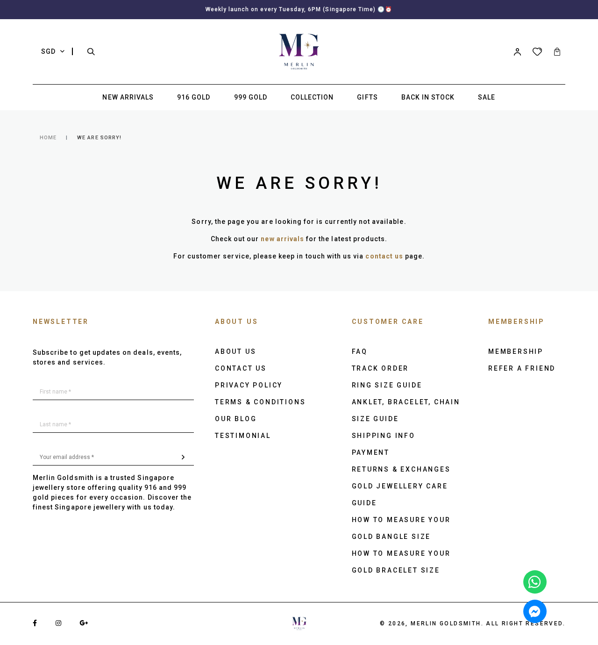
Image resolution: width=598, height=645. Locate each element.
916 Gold (193, 97)
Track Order (380, 368)
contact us (384, 256)
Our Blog (235, 419)
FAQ (360, 351)
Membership (515, 351)
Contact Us (241, 368)
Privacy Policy (249, 385)
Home (48, 138)
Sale (486, 97)
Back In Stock (428, 97)
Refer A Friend (521, 368)
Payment (371, 452)
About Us (235, 351)
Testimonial (243, 435)
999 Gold (250, 97)
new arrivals (282, 239)
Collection (312, 97)
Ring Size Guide (387, 385)
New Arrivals (128, 97)
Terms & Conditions (260, 402)
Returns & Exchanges (401, 469)
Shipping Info (383, 435)
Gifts (367, 97)
